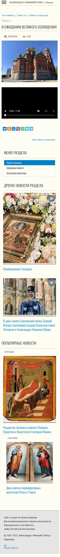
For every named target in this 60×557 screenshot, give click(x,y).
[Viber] (18, 129)
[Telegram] (31, 129)
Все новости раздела (44, 139)
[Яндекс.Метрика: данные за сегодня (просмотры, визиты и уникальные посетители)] (11, 546)
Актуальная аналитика (16, 173)
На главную (8, 15)
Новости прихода (39, 15)
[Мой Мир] (13, 129)
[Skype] (27, 129)
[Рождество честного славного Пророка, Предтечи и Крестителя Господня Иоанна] (29, 389)
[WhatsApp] (22, 129)
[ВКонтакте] (5, 129)
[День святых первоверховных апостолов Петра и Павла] (29, 462)
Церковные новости (15, 168)
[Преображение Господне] (29, 228)
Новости (21, 15)
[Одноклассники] (9, 129)
